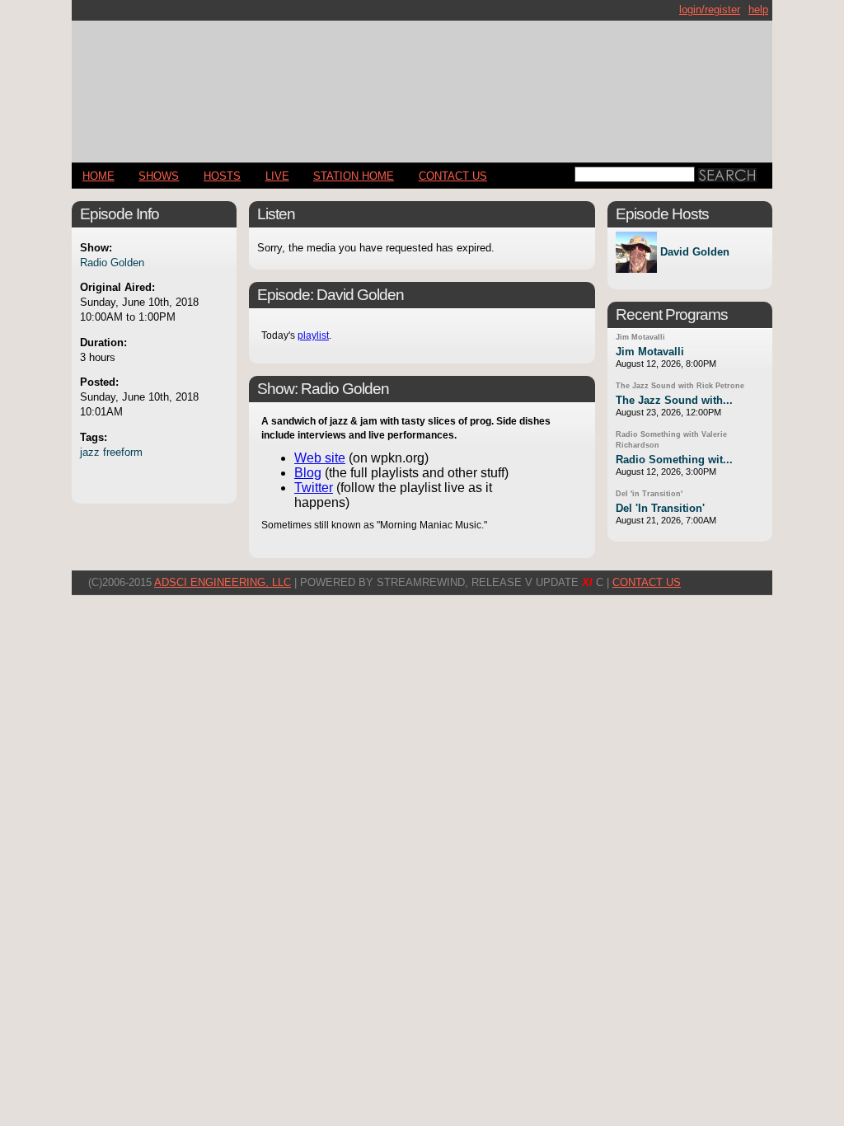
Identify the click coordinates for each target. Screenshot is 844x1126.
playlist (313, 335)
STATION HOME (353, 176)
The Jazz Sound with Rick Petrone (680, 386)
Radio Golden (112, 262)
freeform (123, 452)
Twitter (313, 488)
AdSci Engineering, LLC (222, 582)
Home (98, 176)
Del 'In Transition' (660, 508)
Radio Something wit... (674, 459)
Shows (158, 176)
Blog (307, 473)
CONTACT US (453, 176)
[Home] (422, 84)
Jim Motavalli (640, 337)
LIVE (277, 176)
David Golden (694, 252)
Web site (319, 458)
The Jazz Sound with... (674, 400)
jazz (90, 452)
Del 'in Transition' (649, 494)
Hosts (222, 176)
